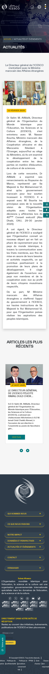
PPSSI (31, 661)
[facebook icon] (10, 598)
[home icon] (32, 6)
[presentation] (21, 450)
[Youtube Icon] (33, 598)
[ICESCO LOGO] (24, 492)
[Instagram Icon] (27, 598)
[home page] (11, 6)
